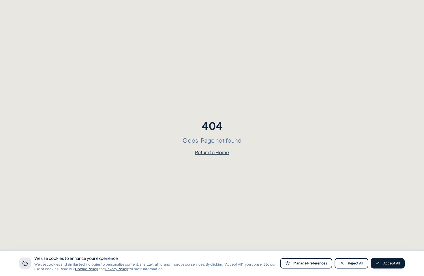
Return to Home (212, 152)
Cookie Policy (86, 269)
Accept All (391, 263)
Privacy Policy (116, 269)
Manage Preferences (310, 263)
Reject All (355, 263)
